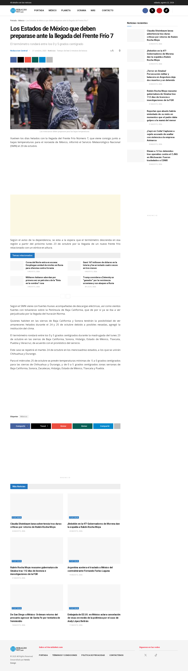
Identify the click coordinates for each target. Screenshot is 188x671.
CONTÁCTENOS (116, 655)
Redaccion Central (19, 51)
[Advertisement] (65, 171)
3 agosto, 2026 (33, 287)
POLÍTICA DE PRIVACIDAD (93, 655)
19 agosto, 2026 (75, 575)
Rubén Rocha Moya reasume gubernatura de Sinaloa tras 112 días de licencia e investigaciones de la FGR (34, 571)
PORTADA (43, 655)
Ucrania (81, 10)
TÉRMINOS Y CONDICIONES (64, 655)
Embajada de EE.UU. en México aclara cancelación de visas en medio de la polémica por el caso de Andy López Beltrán (94, 618)
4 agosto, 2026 (90, 272)
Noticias (52, 51)
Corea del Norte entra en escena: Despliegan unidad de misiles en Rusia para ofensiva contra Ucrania (44, 265)
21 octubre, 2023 (39, 51)
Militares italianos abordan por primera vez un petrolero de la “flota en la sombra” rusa (43, 280)
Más (93, 10)
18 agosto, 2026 (18, 625)
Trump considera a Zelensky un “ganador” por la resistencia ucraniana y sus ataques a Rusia (98, 280)
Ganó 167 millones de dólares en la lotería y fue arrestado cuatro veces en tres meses (100, 265)
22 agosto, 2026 (18, 531)
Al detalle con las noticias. (21, 3)
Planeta (65, 10)
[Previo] (63, 296)
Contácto (107, 10)
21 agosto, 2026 (18, 578)
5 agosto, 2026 (33, 272)
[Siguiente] (68, 296)
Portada (39, 10)
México (53, 10)
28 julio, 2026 (90, 287)
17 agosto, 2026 (75, 625)
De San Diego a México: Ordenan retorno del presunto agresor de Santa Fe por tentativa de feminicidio (35, 618)
